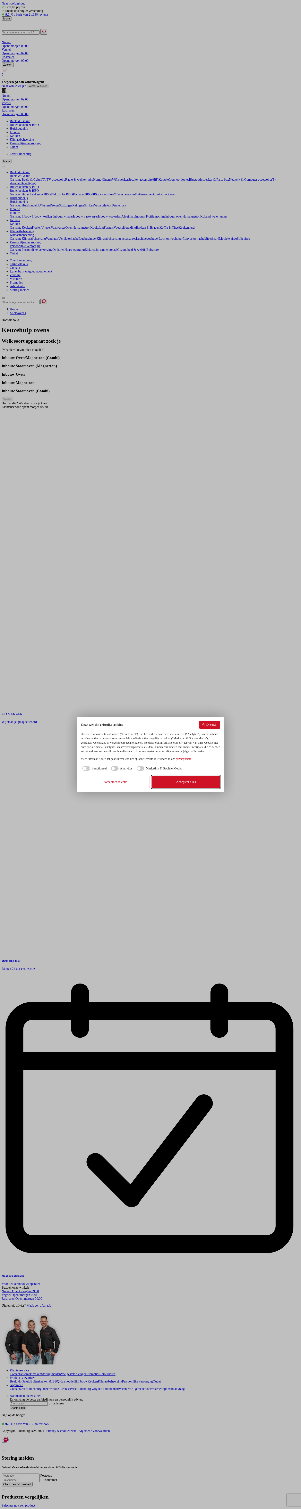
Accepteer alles (186, 782)
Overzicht (211, 724)
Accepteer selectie (115, 782)
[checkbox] (94, 768)
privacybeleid (183, 758)
